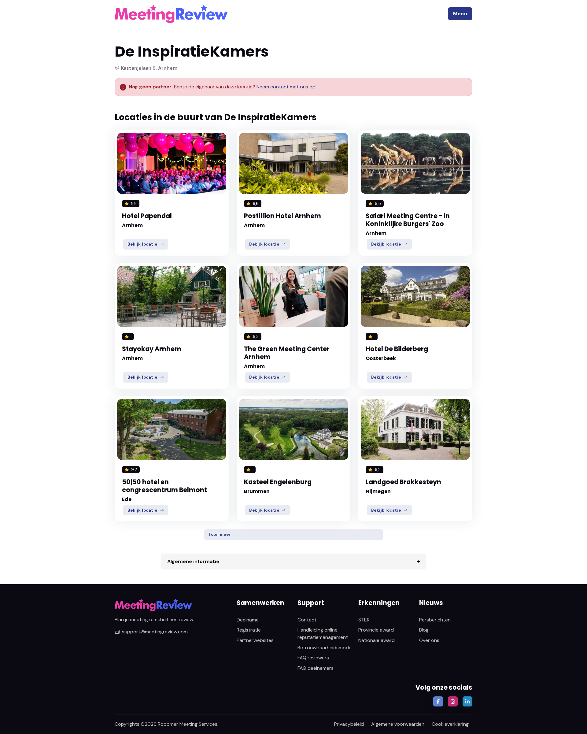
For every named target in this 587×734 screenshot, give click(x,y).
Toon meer (219, 534)
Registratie (249, 630)
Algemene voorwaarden (397, 724)
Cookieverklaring (450, 724)
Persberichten (435, 620)
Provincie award (376, 630)
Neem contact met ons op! (286, 86)
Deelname (248, 620)
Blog (424, 630)
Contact (306, 620)
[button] (460, 13)
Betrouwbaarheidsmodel (325, 647)
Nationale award (376, 640)
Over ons (429, 640)
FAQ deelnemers (315, 668)
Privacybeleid (349, 724)
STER (364, 620)
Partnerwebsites (255, 640)
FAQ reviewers (313, 657)
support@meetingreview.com (155, 631)
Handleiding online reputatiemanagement (322, 633)
